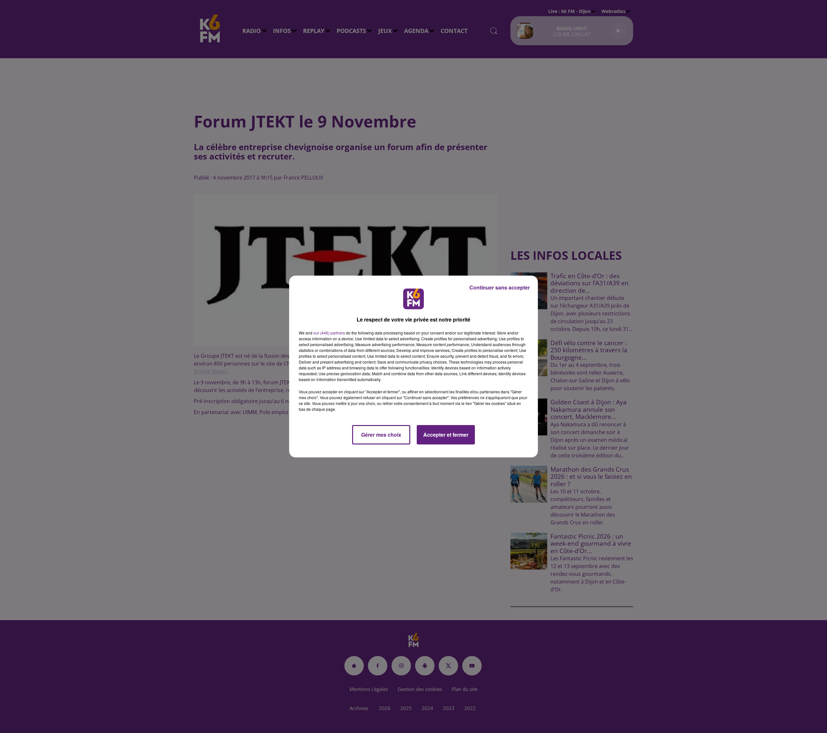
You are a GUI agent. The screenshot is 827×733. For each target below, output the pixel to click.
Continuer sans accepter (499, 287)
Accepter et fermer (445, 434)
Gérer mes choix (381, 434)
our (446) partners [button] (329, 332)
